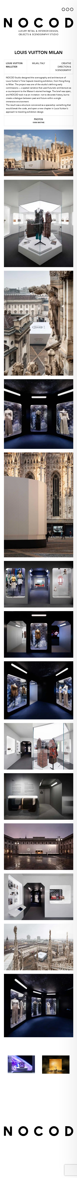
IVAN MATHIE (38, 122)
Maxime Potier (44, 1164)
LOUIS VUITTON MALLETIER (14, 65)
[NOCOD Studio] (33, 8)
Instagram (48, 1121)
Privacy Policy (38, 1113)
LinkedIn (27, 1121)
